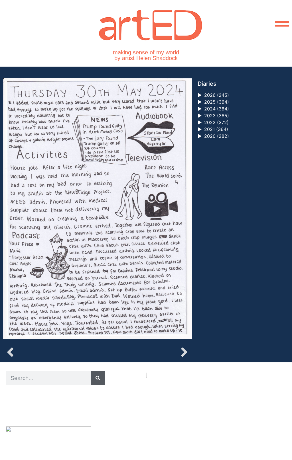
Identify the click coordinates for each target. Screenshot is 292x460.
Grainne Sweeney (57, 400)
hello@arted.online (163, 413)
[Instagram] (148, 434)
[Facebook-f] (161, 434)
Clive (24, 406)
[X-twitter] (154, 434)
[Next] (144, 352)
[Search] (98, 378)
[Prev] (50, 352)
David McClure (52, 413)
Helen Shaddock (52, 393)
